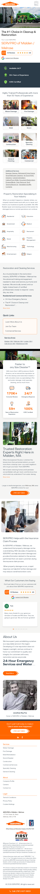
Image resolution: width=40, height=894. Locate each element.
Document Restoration (27, 180)
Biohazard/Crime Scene (26, 173)
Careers (6, 784)
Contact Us (7, 788)
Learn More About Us (13, 322)
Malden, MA (8, 341)
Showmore (6, 308)
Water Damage (8, 748)
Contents (9, 187)
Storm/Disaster (8, 758)
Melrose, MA (18, 341)
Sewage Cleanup (12, 173)
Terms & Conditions (9, 797)
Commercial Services (13, 331)
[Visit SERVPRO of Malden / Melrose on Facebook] (22, 737)
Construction (7, 761)
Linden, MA (28, 341)
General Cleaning (9, 772)
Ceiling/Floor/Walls (12, 180)
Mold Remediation (9, 755)
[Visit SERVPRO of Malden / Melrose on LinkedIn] (18, 737)
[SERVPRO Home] (10, 3)
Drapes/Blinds (10, 182)
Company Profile (8, 781)
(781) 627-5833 (19, 493)
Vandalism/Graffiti (25, 184)
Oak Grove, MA (9, 344)
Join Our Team (10, 326)
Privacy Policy (7, 801)
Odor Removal (21, 182)
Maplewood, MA (22, 344)
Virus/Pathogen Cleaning (14, 175)
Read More (10, 673)
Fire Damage (7, 751)
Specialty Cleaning (9, 768)
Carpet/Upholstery (18, 178)
